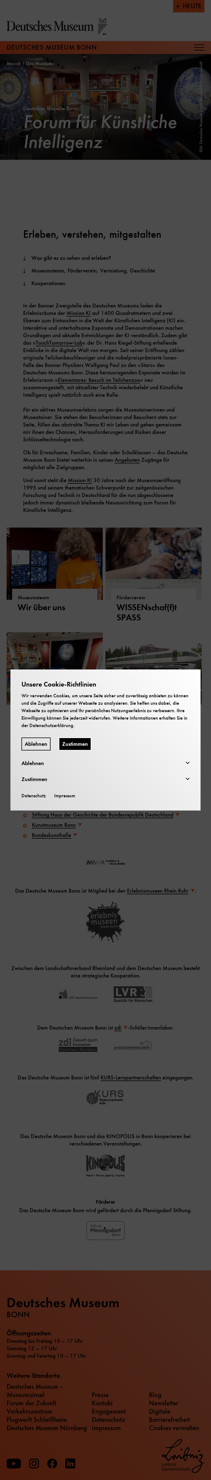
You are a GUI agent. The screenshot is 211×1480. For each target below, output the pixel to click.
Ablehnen (36, 744)
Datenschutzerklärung (51, 725)
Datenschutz (33, 796)
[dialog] (105, 740)
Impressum (64, 796)
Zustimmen (75, 744)
